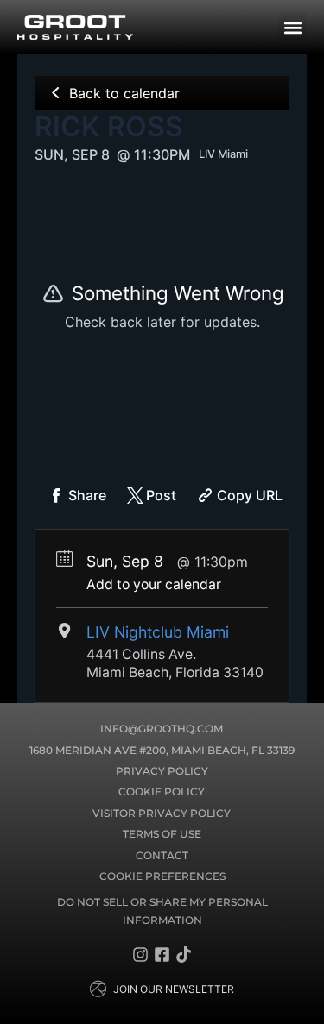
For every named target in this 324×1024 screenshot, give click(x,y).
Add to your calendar (153, 584)
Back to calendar (124, 93)
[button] (292, 27)
